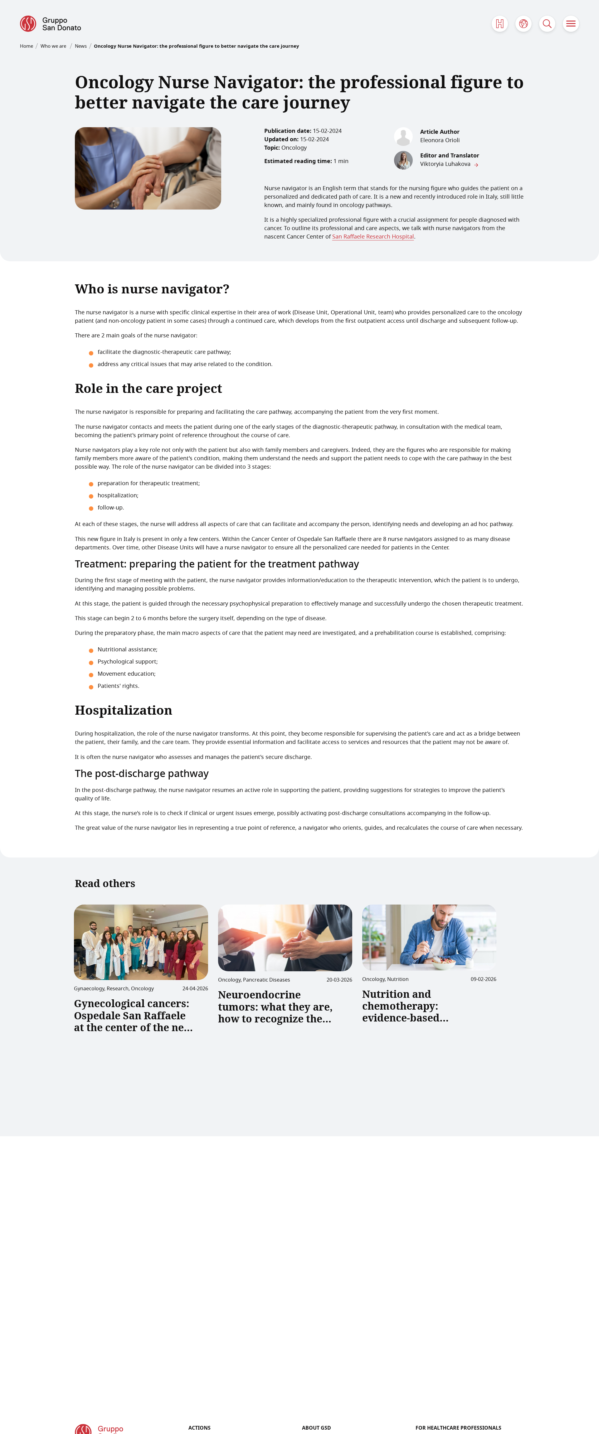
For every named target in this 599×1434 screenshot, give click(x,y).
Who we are (54, 46)
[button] (571, 24)
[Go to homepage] (50, 24)
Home (26, 46)
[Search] (547, 24)
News (81, 46)
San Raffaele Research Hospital (373, 237)
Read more (97, 1052)
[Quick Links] (500, 24)
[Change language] (523, 24)
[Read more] (141, 942)
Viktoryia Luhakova (445, 164)
